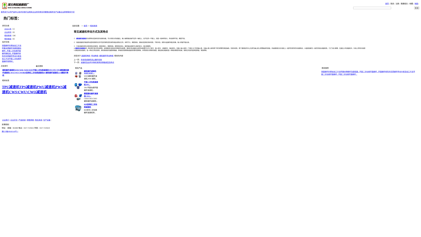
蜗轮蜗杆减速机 (81, 38)
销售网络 (30, 120)
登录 (392, 4)
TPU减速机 (11, 87)
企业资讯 (35, 12)
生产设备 (57, 12)
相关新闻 (7, 36)
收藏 (411, 4)
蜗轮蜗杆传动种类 (106, 56)
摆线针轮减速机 (80, 48)
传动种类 (94, 56)
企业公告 (7, 29)
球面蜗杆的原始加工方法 (11, 46)
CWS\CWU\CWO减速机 (28, 92)
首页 (387, 4)
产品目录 (22, 120)
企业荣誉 (64, 12)
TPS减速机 (28, 87)
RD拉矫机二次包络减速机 (33, 73)
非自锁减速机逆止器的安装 (91, 60)
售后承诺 (38, 120)
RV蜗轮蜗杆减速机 (50, 73)
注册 (397, 4)
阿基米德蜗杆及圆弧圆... (350, 72)
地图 (416, 4)
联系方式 (71, 12)
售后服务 (50, 12)
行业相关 (28, 12)
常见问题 (42, 12)
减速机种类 (85, 56)
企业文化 (13, 120)
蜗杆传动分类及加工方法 (403, 72)
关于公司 (7, 12)
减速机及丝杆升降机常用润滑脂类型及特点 (97, 62)
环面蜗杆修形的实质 (386, 72)
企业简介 (5, 120)
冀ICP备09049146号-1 (10, 131)
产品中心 (14, 12)
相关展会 (7, 39)
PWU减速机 (46, 87)
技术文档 (21, 12)
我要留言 (404, 4)
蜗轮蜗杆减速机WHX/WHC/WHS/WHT (17, 70)
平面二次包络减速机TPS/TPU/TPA (46, 70)
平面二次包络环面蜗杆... (368, 72)
